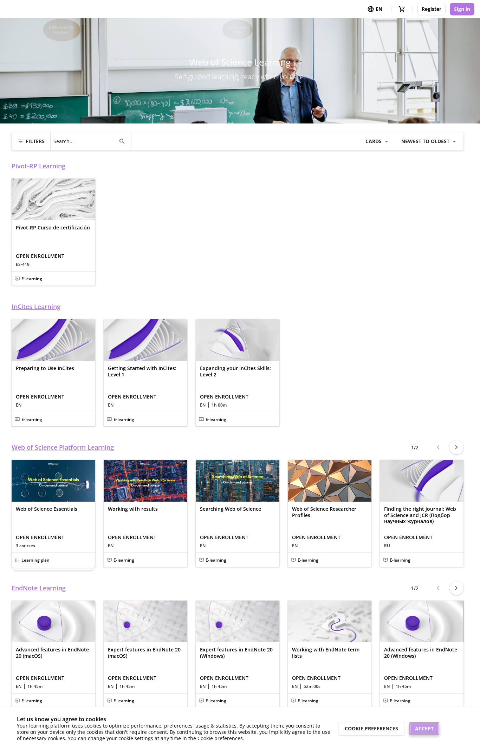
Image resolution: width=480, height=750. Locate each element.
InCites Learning (36, 307)
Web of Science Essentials (46, 509)
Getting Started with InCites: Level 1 (142, 371)
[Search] (122, 141)
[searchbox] (84, 141)
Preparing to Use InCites (45, 368)
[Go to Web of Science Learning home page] (26, 9)
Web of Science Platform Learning (63, 447)
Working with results (133, 509)
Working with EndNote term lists (325, 653)
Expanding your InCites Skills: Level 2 (235, 371)
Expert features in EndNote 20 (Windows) (236, 653)
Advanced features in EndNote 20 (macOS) (52, 653)
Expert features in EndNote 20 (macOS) (144, 653)
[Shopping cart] (402, 9)
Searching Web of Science (230, 509)
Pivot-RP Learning (38, 166)
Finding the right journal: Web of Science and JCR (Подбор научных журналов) (420, 515)
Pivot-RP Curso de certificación (53, 228)
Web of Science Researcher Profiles (324, 512)
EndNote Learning (39, 588)
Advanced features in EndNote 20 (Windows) (420, 653)
